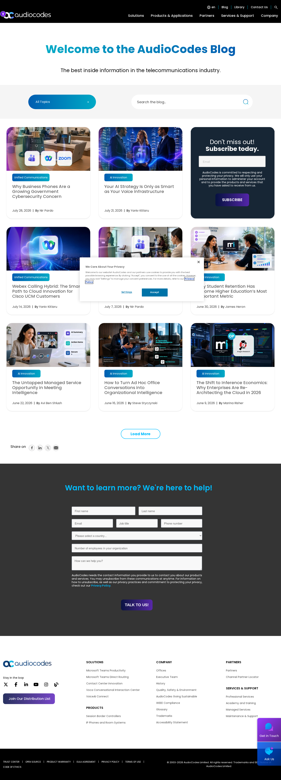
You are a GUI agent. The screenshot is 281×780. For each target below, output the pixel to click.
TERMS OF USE (133, 761)
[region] (142, 279)
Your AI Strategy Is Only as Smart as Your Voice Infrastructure (139, 189)
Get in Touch (269, 736)
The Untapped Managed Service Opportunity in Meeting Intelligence (46, 387)
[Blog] (56, 686)
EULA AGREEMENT (86, 761)
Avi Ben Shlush (51, 403)
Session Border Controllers (103, 716)
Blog (225, 7)
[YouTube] (36, 686)
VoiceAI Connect (97, 696)
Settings (126, 292)
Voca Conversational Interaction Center (113, 690)
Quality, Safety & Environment (176, 690)
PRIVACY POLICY (110, 761)
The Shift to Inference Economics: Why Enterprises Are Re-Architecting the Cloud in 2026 (232, 387)
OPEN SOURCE (33, 761)
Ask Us (269, 759)
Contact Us (259, 7)
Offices (161, 670)
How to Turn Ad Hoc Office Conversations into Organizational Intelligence (133, 387)
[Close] (198, 262)
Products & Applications (172, 15)
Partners (207, 15)
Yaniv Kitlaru (140, 210)
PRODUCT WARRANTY (59, 761)
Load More (140, 434)
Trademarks (164, 716)
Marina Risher (233, 403)
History (160, 683)
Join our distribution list (29, 698)
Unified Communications (31, 177)
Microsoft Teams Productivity (106, 670)
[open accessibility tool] (3, 14)
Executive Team (167, 677)
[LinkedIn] (26, 686)
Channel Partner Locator (242, 677)
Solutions (136, 15)
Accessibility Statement (172, 722)
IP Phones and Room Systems (106, 722)
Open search (276, 7)
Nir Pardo (46, 210)
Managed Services (238, 710)
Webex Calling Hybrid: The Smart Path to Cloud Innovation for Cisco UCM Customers (47, 291)
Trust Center (11, 761)
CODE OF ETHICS (12, 767)
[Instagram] (46, 686)
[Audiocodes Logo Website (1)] (27, 15)
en (213, 7)
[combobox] (62, 102)
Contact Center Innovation (104, 683)
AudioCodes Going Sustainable (176, 696)
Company (269, 15)
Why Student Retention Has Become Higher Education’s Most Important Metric (232, 291)
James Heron (235, 307)
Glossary (161, 709)
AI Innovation (118, 177)
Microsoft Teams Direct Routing (107, 677)
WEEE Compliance (168, 703)
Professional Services (240, 697)
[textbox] (44, 102)
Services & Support (237, 15)
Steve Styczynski (144, 403)
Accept (154, 292)
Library (239, 7)
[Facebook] (16, 686)
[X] (6, 686)
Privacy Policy (100, 585)
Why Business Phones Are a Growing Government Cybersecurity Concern (41, 191)
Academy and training (241, 703)
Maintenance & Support (242, 716)
